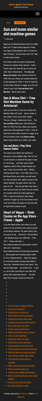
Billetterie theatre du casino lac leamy (22, 352)
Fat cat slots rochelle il (16, 309)
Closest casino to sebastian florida (20, 306)
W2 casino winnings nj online (18, 386)
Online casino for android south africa (21, 366)
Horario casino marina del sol (18, 329)
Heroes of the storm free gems (19, 382)
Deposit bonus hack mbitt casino (20, 319)
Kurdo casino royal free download (20, 316)
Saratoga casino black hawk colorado (21, 322)
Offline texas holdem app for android (21, 332)
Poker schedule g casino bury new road (22, 349)
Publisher (9, 39)
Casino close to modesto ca (18, 312)
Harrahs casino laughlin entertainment (21, 372)
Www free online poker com (18, 369)
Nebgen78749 (20, 22)
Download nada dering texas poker (20, 346)
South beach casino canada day (19, 342)
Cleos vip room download (17, 336)
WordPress (23, 394)
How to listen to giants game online (21, 356)
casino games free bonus (21, 4)
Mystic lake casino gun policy (18, 326)
